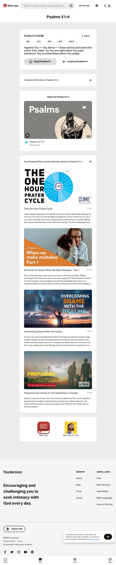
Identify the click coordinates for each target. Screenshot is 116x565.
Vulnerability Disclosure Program (17, 544)
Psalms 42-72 (40, 141)
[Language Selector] (97, 5)
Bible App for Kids (71, 435)
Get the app (84, 5)
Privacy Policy (9, 541)
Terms (20, 541)
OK (108, 537)
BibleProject (35, 145)
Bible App (43, 435)
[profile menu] (107, 5)
